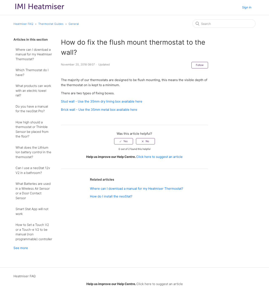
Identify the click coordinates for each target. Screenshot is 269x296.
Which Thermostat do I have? (32, 72)
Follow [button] (200, 65)
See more (20, 248)
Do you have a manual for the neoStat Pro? (32, 108)
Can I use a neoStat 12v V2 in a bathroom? (33, 170)
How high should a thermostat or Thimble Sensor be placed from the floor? (32, 129)
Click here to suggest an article (159, 157)
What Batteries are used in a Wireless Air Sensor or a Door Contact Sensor (33, 191)
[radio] (123, 141)
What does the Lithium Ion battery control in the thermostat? (33, 152)
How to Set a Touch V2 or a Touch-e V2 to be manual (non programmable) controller (34, 232)
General (74, 23)
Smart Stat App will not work (32, 211)
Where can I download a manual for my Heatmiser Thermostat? (34, 54)
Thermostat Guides (50, 23)
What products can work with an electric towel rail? (33, 90)
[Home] (39, 10)
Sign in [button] (246, 7)
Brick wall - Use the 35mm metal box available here (99, 110)
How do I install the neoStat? (111, 196)
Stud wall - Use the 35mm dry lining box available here (101, 101)
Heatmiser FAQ (23, 23)
